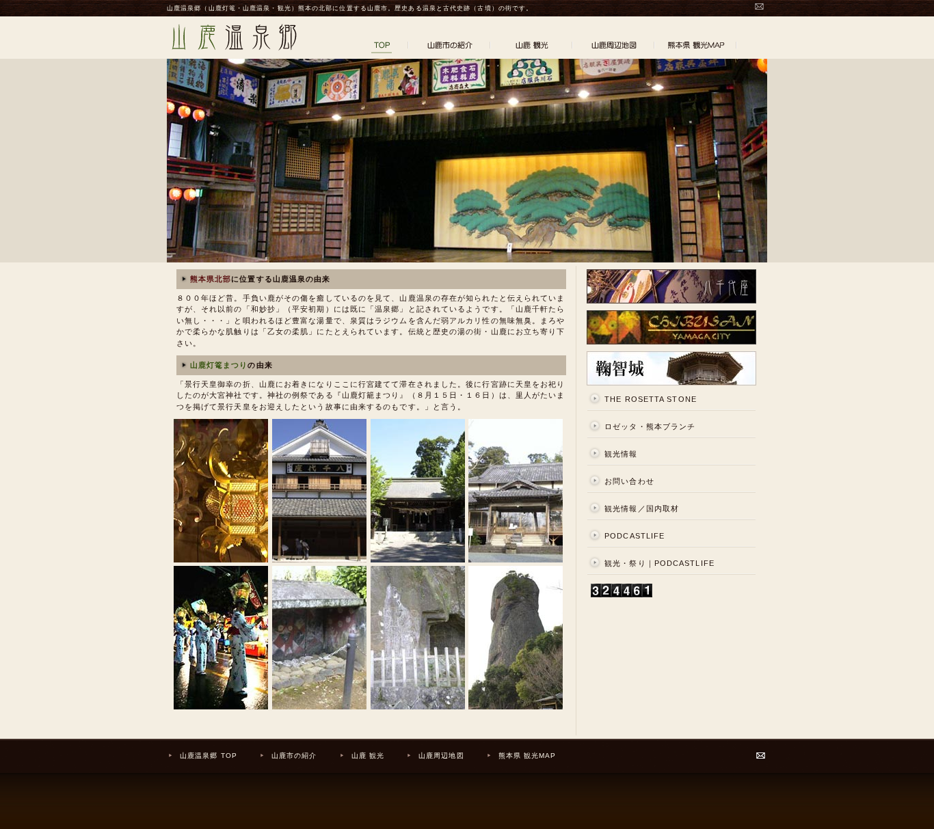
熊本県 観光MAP (527, 755)
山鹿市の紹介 (294, 755)
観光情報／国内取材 (641, 508)
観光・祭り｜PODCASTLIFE (659, 563)
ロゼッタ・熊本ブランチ (649, 426)
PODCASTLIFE (634, 536)
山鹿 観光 (368, 755)
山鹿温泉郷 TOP (208, 755)
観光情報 (620, 454)
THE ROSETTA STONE (650, 399)
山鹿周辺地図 (441, 755)
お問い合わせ (629, 481)
